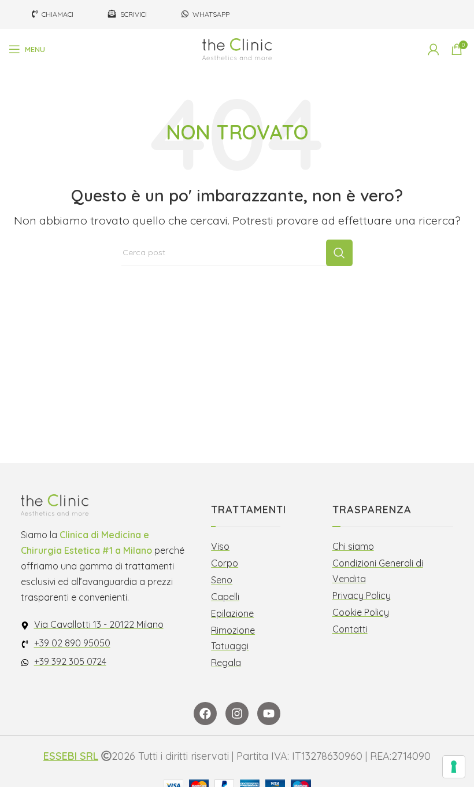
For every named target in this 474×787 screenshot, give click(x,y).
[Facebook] (205, 713)
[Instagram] (237, 713)
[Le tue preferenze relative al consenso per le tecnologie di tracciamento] (454, 767)
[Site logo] (237, 48)
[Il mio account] (433, 49)
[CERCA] (339, 253)
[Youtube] (268, 713)
